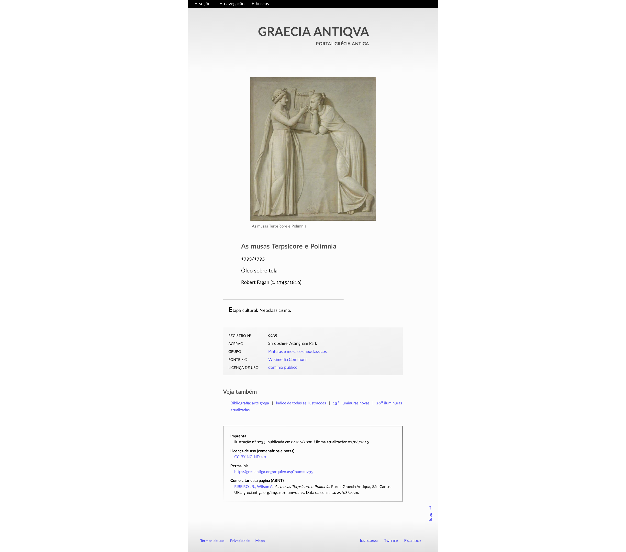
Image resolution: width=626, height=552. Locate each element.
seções (205, 4)
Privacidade (240, 541)
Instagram (369, 541)
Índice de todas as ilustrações (301, 403)
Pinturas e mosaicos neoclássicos (297, 352)
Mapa (260, 541)
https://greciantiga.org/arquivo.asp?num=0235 (273, 472)
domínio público (283, 367)
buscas (262, 4)
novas (351, 403)
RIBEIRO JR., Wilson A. (254, 487)
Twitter (391, 541)
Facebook (413, 541)
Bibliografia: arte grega (250, 403)
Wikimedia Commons (287, 360)
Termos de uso (212, 541)
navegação (234, 4)
